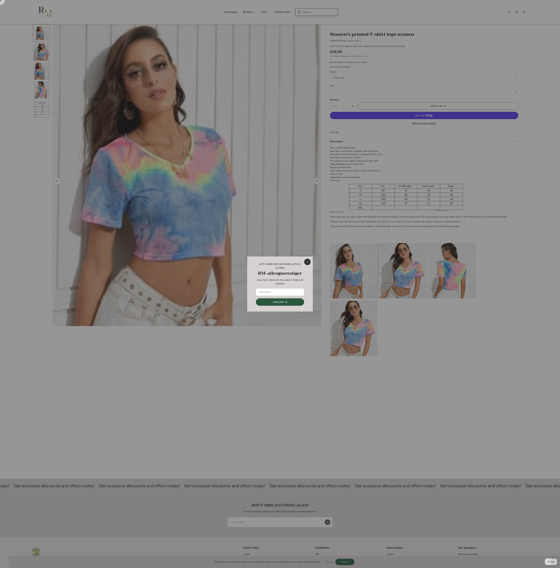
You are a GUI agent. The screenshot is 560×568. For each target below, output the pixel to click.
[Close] (307, 262)
